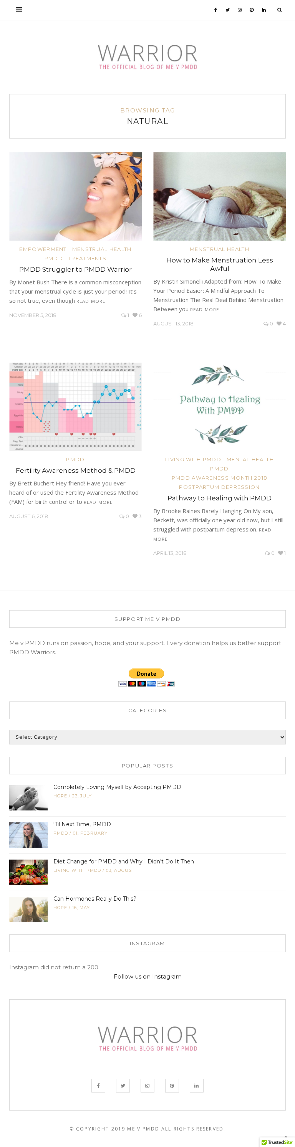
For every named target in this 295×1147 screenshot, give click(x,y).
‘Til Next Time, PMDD (82, 824)
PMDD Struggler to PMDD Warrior (75, 269)
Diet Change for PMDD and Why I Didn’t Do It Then (123, 861)
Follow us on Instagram (148, 976)
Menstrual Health (102, 249)
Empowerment (42, 249)
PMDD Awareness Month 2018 (220, 478)
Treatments (87, 258)
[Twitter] (228, 10)
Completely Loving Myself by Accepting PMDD (117, 787)
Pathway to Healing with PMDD (219, 498)
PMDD (54, 258)
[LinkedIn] (264, 10)
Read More (90, 301)
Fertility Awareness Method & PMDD (76, 470)
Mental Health (250, 459)
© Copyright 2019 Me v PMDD (114, 1129)
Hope (60, 796)
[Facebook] (215, 10)
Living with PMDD (193, 459)
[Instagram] (240, 10)
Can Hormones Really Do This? (94, 898)
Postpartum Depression (219, 487)
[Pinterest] (252, 10)
